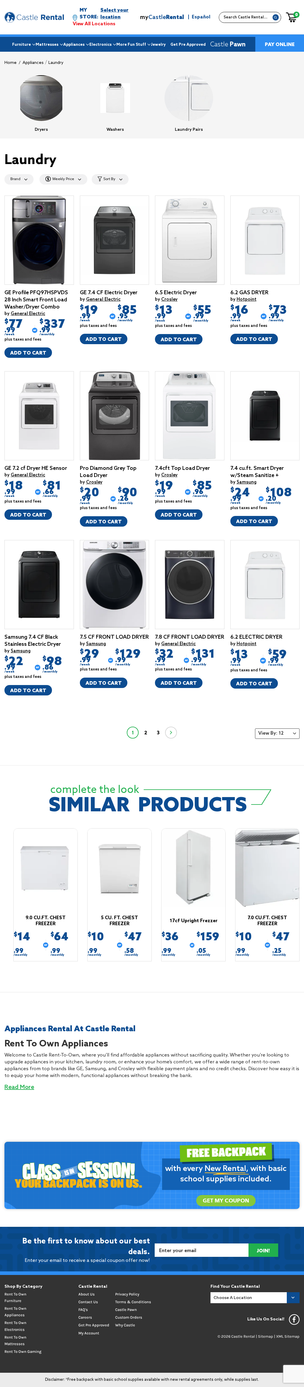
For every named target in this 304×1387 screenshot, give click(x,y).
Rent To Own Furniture (15, 1297)
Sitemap (265, 1336)
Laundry (56, 62)
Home (10, 62)
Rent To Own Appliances (15, 1311)
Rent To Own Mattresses (15, 1340)
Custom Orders (128, 1317)
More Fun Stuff (131, 44)
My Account (88, 1333)
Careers (85, 1317)
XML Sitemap (288, 1336)
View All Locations (94, 24)
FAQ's (83, 1309)
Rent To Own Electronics (15, 1325)
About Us (86, 1294)
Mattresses (47, 44)
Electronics (100, 44)
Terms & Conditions (133, 1302)
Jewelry (158, 44)
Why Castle (125, 1325)
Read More (19, 1087)
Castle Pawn (126, 1309)
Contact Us (88, 1302)
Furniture (21, 44)
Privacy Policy (127, 1294)
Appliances (74, 44)
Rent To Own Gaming (22, 1351)
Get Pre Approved (188, 44)
